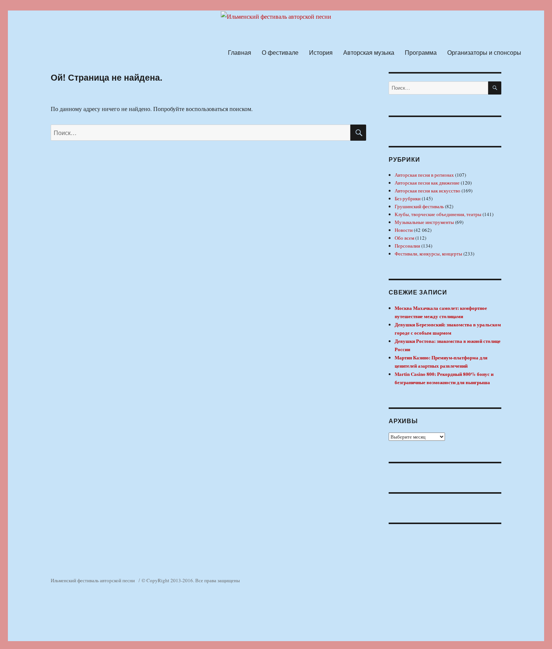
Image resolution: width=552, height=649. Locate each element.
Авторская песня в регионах (424, 174)
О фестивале (280, 52)
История (321, 52)
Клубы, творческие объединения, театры (438, 214)
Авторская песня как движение (427, 182)
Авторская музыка (368, 52)
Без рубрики (408, 198)
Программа (421, 52)
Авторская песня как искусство (427, 190)
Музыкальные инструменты (424, 222)
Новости (404, 230)
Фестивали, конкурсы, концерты (428, 253)
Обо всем (404, 237)
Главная (239, 52)
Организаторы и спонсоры (484, 52)
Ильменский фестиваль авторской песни (93, 580)
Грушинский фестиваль (419, 206)
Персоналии (407, 245)
